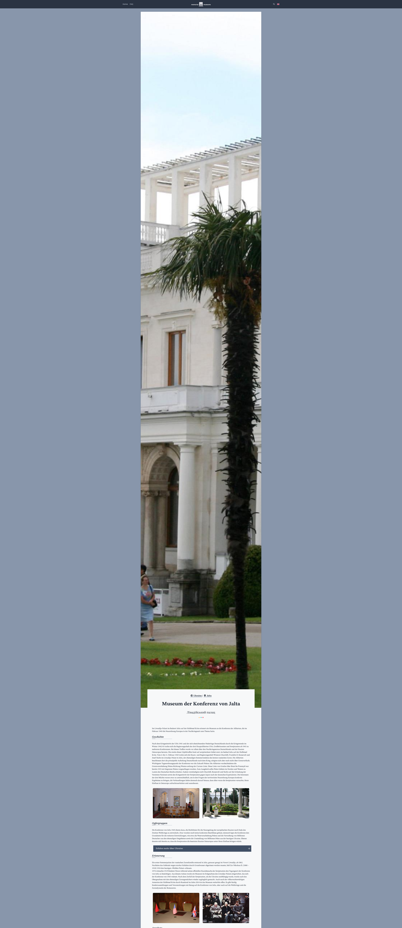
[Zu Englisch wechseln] (278, 4)
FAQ (131, 4)
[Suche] (274, 4)
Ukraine (197, 696)
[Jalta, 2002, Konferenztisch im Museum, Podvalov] (176, 803)
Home (125, 4)
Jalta (209, 696)
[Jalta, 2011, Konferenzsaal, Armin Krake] (176, 908)
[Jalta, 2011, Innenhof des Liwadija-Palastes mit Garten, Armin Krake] (226, 803)
